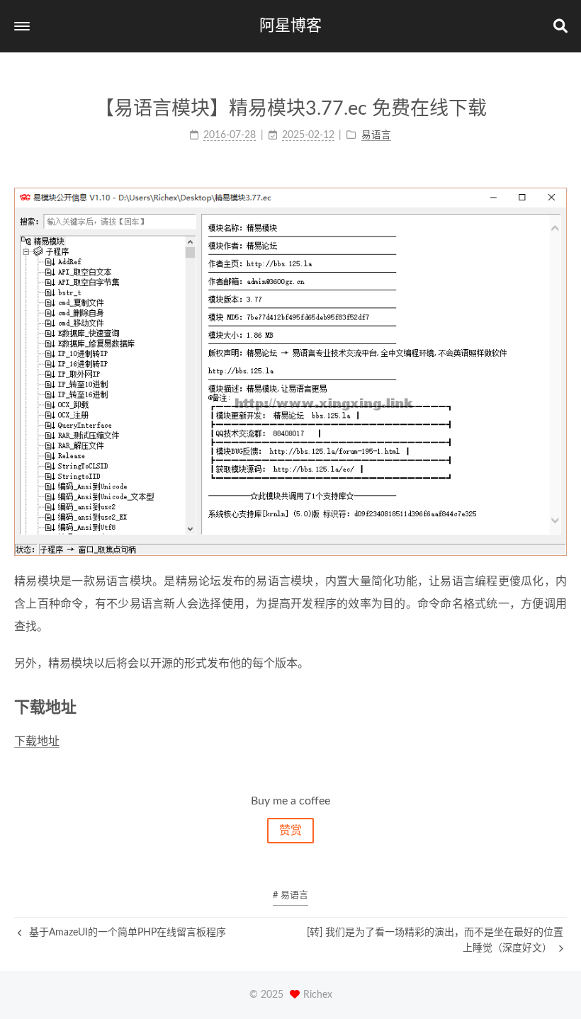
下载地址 (37, 741)
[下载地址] (558, 707)
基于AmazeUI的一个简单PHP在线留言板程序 (126, 933)
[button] (22, 26)
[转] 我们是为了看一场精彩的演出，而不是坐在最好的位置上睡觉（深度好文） (435, 940)
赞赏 (290, 830)
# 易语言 (290, 895)
